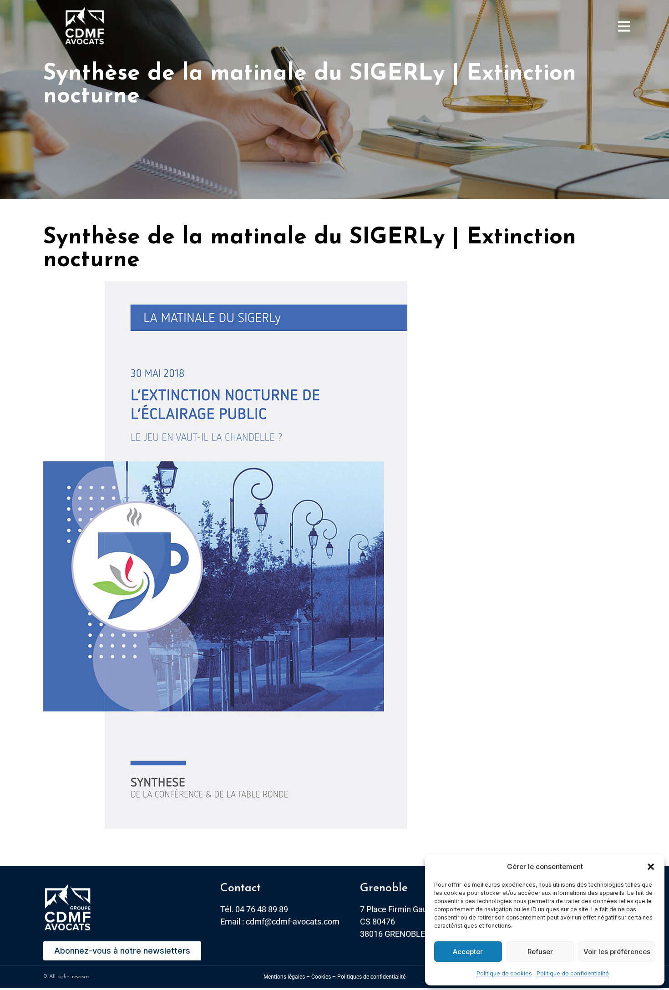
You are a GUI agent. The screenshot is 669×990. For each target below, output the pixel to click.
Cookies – (323, 977)
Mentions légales (284, 977)
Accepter (468, 951)
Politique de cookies (504, 973)
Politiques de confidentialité (371, 977)
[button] (650, 866)
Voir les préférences (616, 951)
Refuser (540, 951)
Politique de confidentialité (573, 973)
